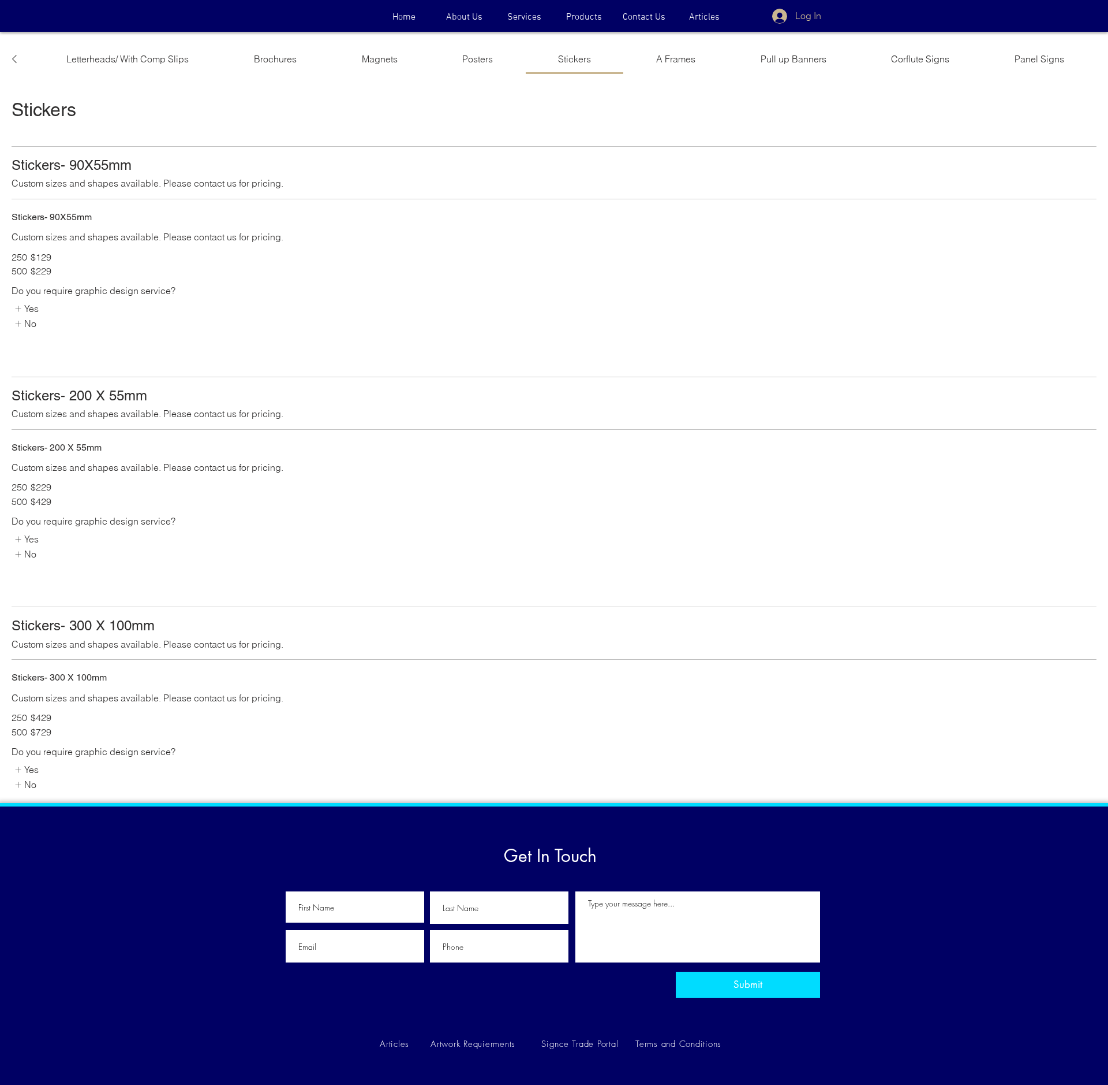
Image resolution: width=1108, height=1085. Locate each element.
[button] (584, 17)
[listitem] (26, 308)
